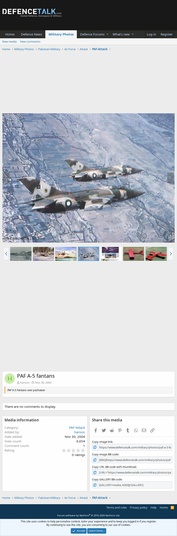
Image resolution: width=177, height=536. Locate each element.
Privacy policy (138, 507)
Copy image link (102, 442)
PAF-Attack (77, 427)
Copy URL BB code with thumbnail (114, 467)
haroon (25, 382)
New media (9, 41)
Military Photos (61, 34)
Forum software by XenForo (88, 515)
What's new (121, 34)
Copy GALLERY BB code (107, 479)
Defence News (31, 34)
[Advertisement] (88, 83)
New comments (30, 41)
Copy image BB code (105, 454)
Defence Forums (92, 34)
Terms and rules (116, 507)
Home (9, 34)
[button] (107, 34)
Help (153, 507)
